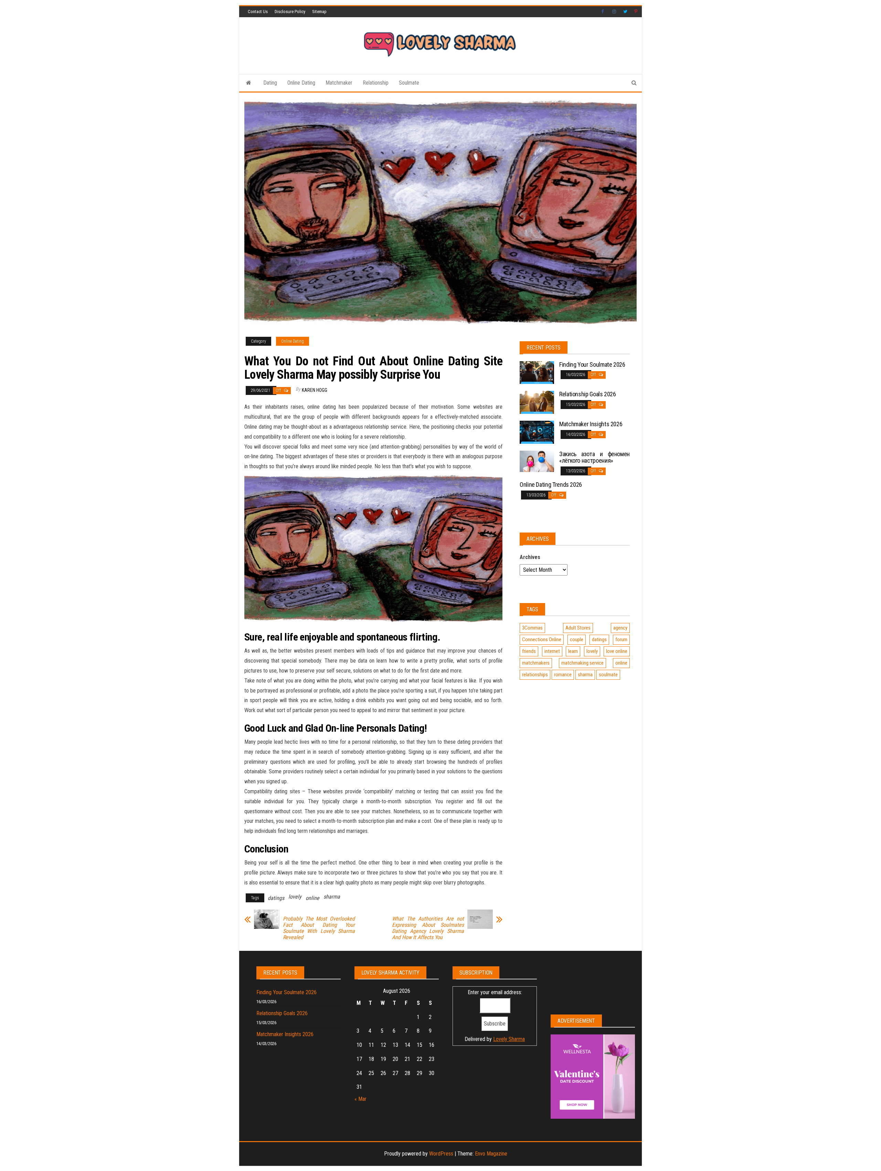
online (312, 898)
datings (276, 898)
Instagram (614, 11)
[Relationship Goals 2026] (537, 402)
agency (620, 628)
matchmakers (536, 663)
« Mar (360, 1099)
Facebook (603, 11)
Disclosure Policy (290, 11)
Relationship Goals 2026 (587, 394)
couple (576, 639)
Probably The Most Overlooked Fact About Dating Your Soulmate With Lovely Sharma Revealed (319, 928)
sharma (331, 896)
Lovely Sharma (509, 1039)
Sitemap (319, 11)
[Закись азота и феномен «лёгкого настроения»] (537, 461)
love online (616, 651)
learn (573, 651)
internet (552, 651)
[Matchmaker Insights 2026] (537, 431)
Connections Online (541, 639)
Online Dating (301, 82)
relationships (535, 675)
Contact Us (258, 11)
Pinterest (636, 11)
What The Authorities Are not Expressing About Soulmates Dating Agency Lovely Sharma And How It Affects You (428, 928)
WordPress (441, 1153)
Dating (270, 82)
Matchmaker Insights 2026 (590, 424)
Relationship (376, 82)
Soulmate (409, 82)
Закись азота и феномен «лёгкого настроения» (594, 457)
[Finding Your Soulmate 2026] (537, 372)
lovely (294, 896)
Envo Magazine (491, 1153)
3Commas (532, 628)
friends (529, 651)
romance (563, 675)
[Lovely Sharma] (248, 83)
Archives (530, 557)
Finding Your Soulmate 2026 (592, 364)
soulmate (608, 675)
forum (621, 639)
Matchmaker (339, 82)
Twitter (625, 11)
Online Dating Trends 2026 (551, 484)
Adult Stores (578, 628)
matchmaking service (582, 663)
